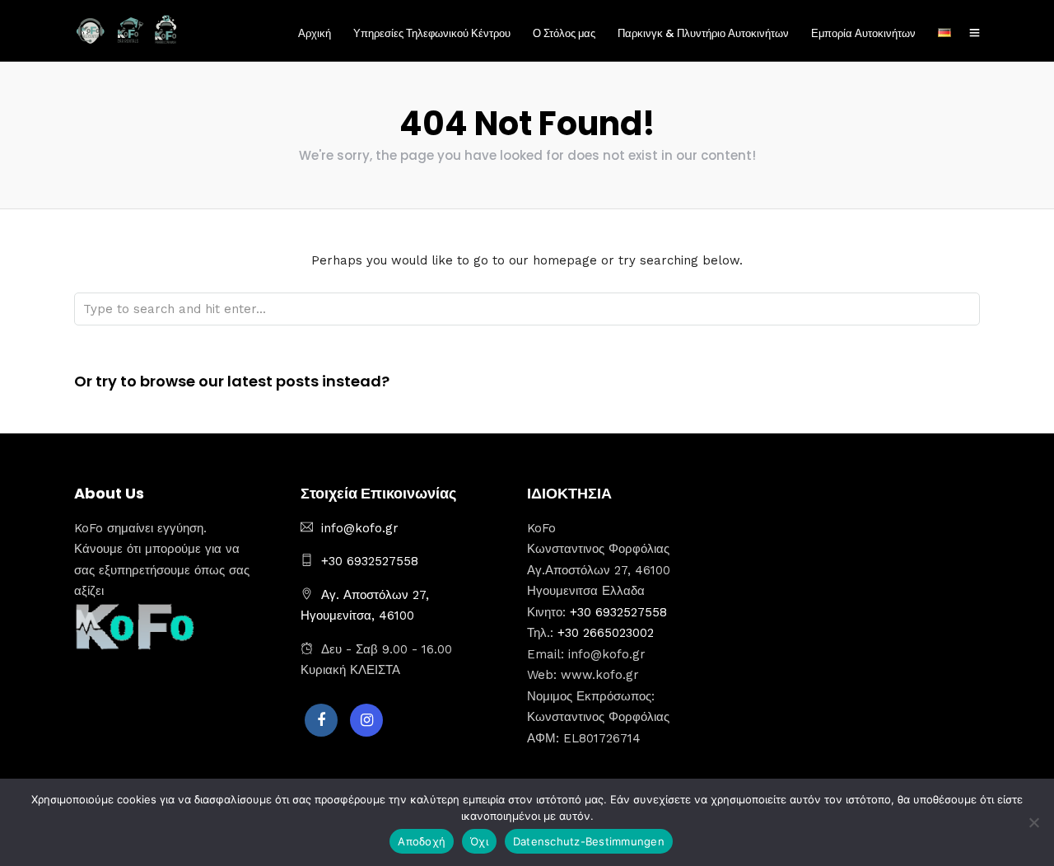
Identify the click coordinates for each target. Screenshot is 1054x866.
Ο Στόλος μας (564, 33)
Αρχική (314, 33)
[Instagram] (366, 720)
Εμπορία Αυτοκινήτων (863, 33)
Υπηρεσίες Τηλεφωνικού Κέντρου (432, 33)
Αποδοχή (421, 841)
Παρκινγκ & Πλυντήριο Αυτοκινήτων (703, 33)
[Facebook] (321, 720)
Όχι (479, 841)
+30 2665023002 (605, 632)
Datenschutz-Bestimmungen (589, 841)
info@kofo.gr (360, 528)
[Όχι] (1033, 822)
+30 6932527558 (369, 561)
